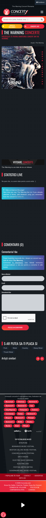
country (25, 348)
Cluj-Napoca (10, 410)
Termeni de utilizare (17, 487)
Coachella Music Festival (23, 453)
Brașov (8, 418)
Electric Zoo (23, 464)
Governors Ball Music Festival (23, 470)
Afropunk (23, 443)
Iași (31, 406)
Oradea (29, 422)
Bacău (8, 426)
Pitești (25, 426)
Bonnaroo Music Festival (23, 446)
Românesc (41, 2)
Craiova (35, 410)
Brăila (20, 422)
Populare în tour (13, 476)
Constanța (10, 414)
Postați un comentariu (15, 327)
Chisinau (21, 402)
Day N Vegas (23, 457)
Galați (20, 414)
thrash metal (8, 352)
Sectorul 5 (19, 418)
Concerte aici (34, 26)
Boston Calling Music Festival (23, 450)
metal (15, 348)
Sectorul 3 (33, 402)
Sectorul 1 (9, 422)
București (9, 402)
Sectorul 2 (22, 406)
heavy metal (38, 348)
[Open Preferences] (3, 514)
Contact (27, 476)
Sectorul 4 (31, 414)
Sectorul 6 (9, 406)
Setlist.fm (20, 197)
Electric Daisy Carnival (23, 460)
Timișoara (23, 410)
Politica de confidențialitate (24, 489)
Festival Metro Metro (23, 467)
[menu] (42, 12)
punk (5, 348)
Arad (17, 426)
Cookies (31, 490)
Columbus (12, 26)
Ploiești (31, 418)
